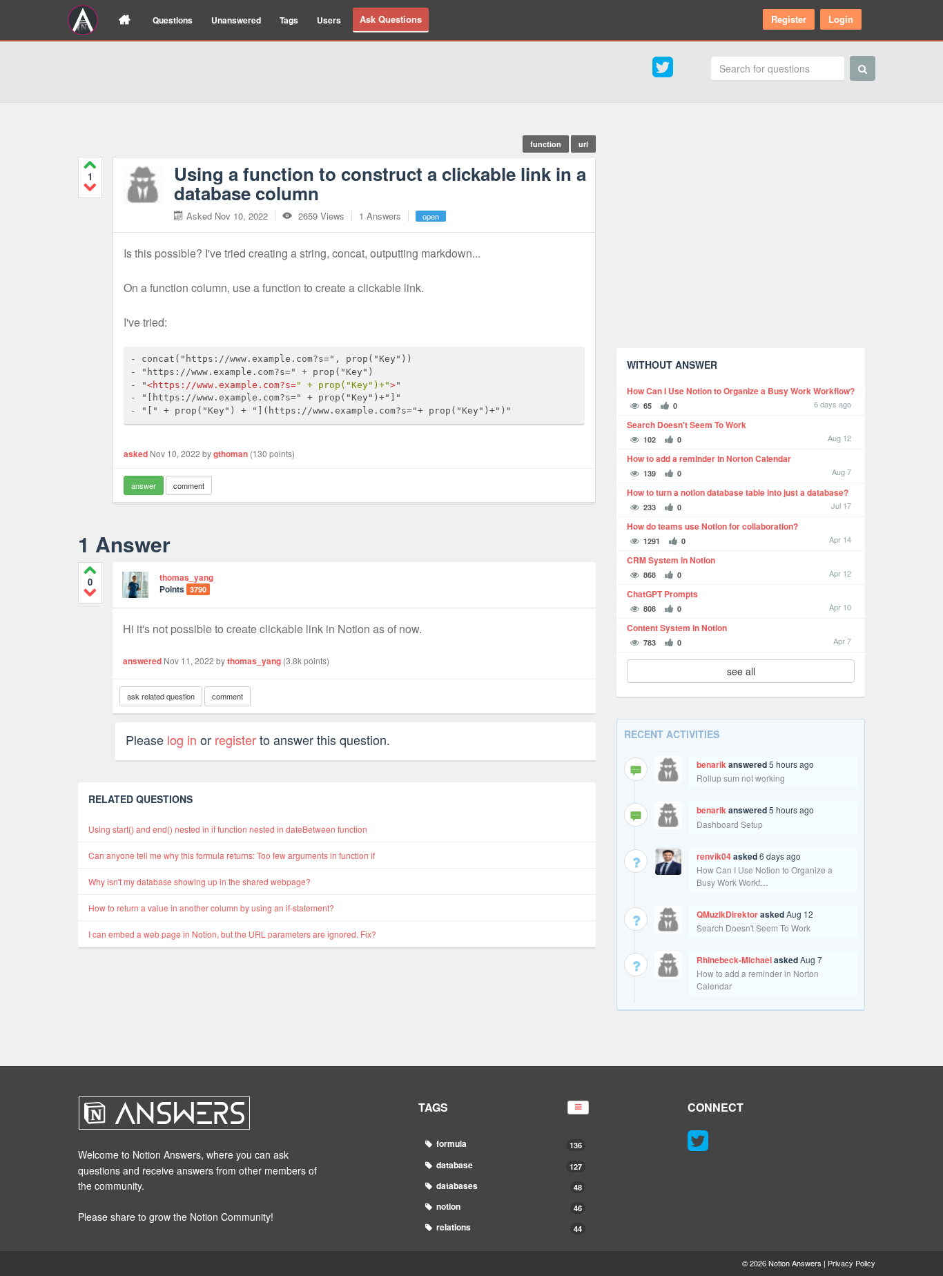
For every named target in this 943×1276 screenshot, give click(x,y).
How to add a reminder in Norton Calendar (709, 459)
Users (329, 20)
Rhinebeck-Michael (734, 960)
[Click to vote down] (90, 187)
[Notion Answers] (83, 20)
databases (508, 1185)
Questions (173, 20)
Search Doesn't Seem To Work (686, 425)
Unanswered (236, 20)
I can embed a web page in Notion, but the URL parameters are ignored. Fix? (232, 934)
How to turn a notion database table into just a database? (737, 493)
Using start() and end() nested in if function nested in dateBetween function (227, 829)
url (583, 144)
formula (508, 1143)
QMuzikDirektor (727, 914)
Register (788, 19)
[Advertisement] (740, 241)
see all (741, 671)
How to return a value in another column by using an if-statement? (211, 908)
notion (508, 1206)
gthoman (230, 453)
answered (142, 661)
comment (188, 485)
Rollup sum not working (741, 778)
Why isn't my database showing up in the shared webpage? (199, 881)
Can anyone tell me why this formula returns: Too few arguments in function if (231, 855)
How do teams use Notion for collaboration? (712, 526)
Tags (289, 20)
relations (508, 1227)
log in (182, 739)
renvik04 (714, 856)
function (545, 144)
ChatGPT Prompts (662, 594)
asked (136, 453)
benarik (711, 764)
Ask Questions (391, 19)
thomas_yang (186, 577)
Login (840, 19)
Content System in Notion (677, 628)
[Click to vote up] (90, 164)
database (508, 1165)
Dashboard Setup (730, 824)
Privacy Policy (851, 1262)
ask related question (161, 696)
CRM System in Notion (671, 560)
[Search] (862, 68)
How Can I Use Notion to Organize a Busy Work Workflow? (741, 391)
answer (143, 485)
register (235, 739)
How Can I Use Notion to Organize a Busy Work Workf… (765, 876)
